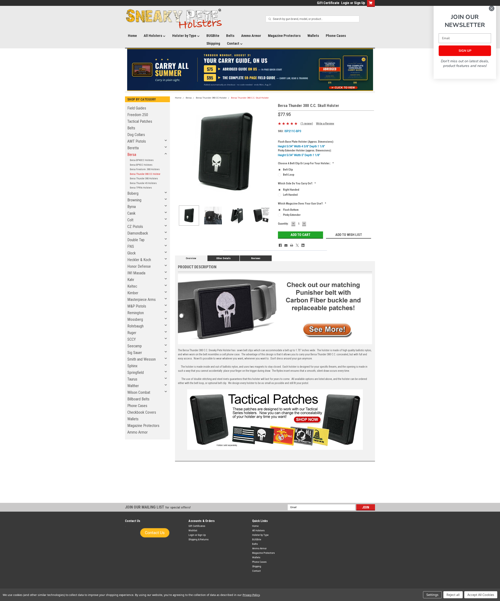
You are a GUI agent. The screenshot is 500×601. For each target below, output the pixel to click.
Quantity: (283, 223)
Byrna (131, 206)
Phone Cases (336, 35)
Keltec (132, 286)
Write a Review (325, 123)
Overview (191, 258)
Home (132, 35)
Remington (135, 312)
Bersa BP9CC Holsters (141, 164)
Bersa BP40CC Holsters (142, 160)
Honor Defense (139, 266)
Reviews (255, 258)
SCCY (131, 339)
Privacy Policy (251, 595)
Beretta (133, 148)
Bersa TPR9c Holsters (141, 187)
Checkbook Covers (141, 412)
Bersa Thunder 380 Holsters (144, 178)
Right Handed (291, 189)
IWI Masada (136, 273)
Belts (230, 35)
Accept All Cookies (480, 595)
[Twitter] (297, 245)
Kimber (132, 293)
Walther (133, 385)
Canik (131, 213)
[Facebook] (280, 245)
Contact (233, 43)
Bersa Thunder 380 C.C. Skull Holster (250, 98)
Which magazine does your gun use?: (302, 203)
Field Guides (136, 108)
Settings (432, 595)
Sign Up (359, 3)
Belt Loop (288, 174)
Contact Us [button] (155, 532)
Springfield (135, 372)
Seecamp (134, 346)
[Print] (291, 245)
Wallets (313, 35)
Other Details (223, 258)
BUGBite (212, 35)
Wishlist (192, 530)
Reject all (453, 595)
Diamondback (137, 233)
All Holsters (153, 35)
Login (345, 3)
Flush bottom (291, 209)
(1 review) (307, 123)
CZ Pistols (135, 226)
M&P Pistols (136, 306)
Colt (130, 220)
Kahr (130, 279)
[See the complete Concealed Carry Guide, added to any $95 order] (355, 70)
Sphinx (132, 366)
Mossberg (135, 319)
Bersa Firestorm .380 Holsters (145, 169)
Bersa (131, 154)
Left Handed (290, 194)
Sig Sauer (134, 352)
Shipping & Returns (198, 539)
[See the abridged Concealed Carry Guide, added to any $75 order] (330, 71)
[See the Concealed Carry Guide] (250, 69)
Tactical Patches (139, 121)
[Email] (286, 245)
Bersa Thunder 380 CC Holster (145, 173)
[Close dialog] (492, 8)
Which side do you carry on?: (297, 183)
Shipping (213, 43)
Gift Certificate (328, 3)
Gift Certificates (196, 526)
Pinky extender (292, 214)
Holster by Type (184, 35)
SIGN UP (465, 51)
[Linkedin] (302, 245)
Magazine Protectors (284, 35)
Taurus (132, 379)
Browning (134, 200)
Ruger (131, 332)
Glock (131, 253)
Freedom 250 (137, 114)
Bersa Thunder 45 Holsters (143, 183)
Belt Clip (288, 169)
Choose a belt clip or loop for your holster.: (306, 163)
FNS (130, 246)
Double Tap (136, 239)
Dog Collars (136, 134)
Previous (179, 152)
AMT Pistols (136, 141)
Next (271, 152)
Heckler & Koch (139, 259)
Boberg (132, 193)
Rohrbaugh (135, 326)
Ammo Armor (251, 35)
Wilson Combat (138, 392)
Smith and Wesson (141, 359)
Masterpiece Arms (141, 299)
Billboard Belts (138, 399)
